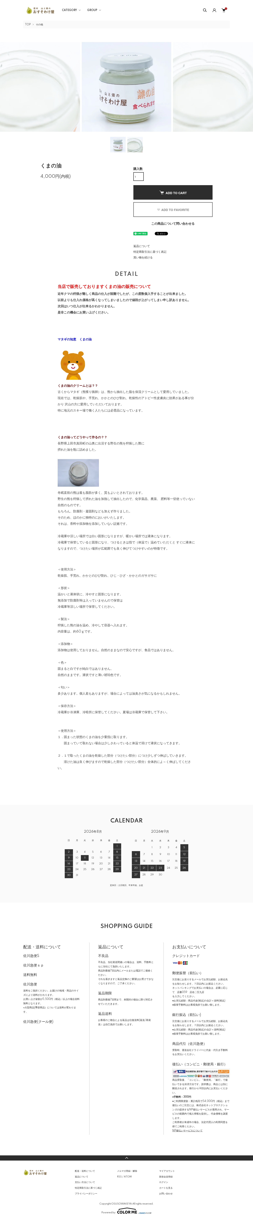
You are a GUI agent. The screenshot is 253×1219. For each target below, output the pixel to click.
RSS (119, 1177)
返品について (141, 246)
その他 (39, 24)
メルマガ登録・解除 (127, 1171)
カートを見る (166, 1188)
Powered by (108, 1212)
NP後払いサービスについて (187, 1130)
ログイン (163, 1182)
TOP (28, 24)
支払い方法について (85, 1182)
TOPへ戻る (126, 1158)
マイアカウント (167, 1171)
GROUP (92, 10)
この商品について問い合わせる (173, 223)
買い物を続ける (143, 257)
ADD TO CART (176, 193)
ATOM (128, 1177)
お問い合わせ (166, 1193)
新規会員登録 (166, 1177)
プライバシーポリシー (86, 1193)
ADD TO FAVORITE (175, 210)
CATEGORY (69, 10)
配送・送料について (85, 1171)
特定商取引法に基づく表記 (149, 251)
